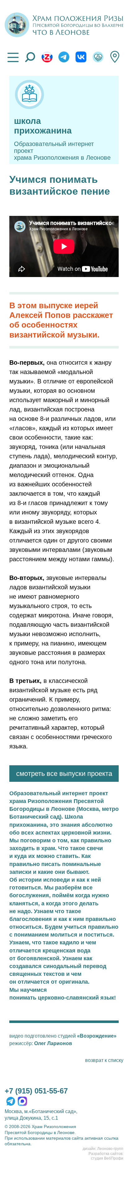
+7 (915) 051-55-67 (36, 1091)
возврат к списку (104, 1060)
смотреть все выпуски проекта (64, 773)
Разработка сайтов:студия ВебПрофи (106, 1156)
